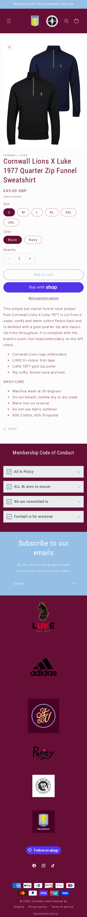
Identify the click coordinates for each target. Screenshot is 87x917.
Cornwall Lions (41, 901)
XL (52, 212)
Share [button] (12, 428)
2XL (68, 212)
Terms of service (62, 906)
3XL (11, 222)
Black (12, 240)
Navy (33, 240)
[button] (9, 21)
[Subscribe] (73, 583)
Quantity (9, 249)
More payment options (44, 298)
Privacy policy (38, 906)
